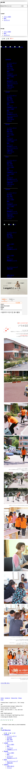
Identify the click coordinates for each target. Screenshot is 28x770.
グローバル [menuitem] (10, 741)
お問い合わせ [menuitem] (10, 766)
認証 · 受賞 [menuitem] (9, 739)
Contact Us (7, 698)
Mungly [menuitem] (6, 751)
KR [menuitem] (6, 733)
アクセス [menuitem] (9, 768)
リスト (2, 683)
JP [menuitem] (14, 733)
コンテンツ (7, 20)
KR (4, 38)
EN (8, 38)
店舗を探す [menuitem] (10, 763)
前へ (6, 683)
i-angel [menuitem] (6, 743)
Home (4, 283)
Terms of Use (14, 698)
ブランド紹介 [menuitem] (10, 744)
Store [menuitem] (5, 759)
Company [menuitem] (6, 734)
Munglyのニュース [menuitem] (12, 758)
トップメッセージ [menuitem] (11, 736)
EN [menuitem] (10, 733)
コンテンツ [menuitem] (10, 748)
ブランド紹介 (7, 17)
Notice (2, 698)
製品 (5, 18)
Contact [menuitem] (6, 764)
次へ (8, 683)
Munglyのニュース (12, 299)
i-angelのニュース (4, 299)
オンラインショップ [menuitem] (12, 761)
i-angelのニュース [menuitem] (12, 749)
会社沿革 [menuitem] (9, 738)
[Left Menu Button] (5, 730)
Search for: (4, 6)
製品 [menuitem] (8, 746)
